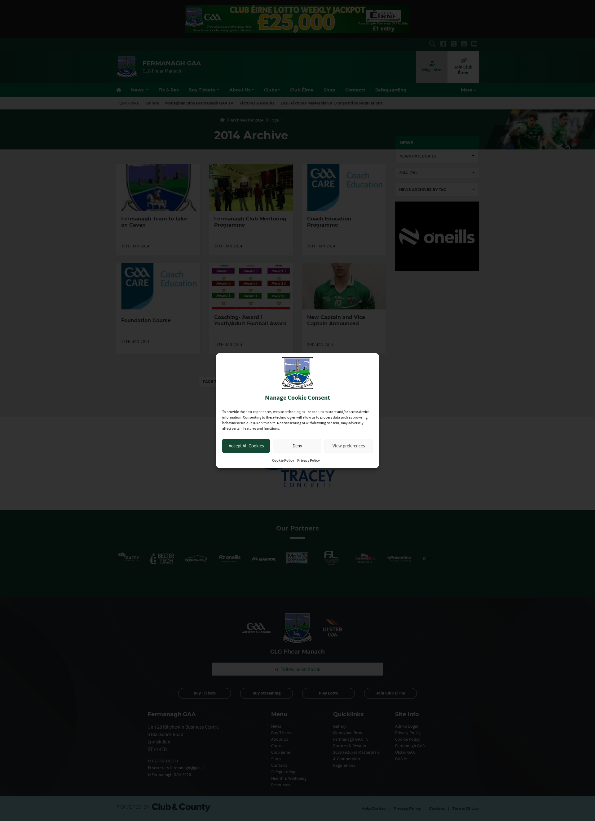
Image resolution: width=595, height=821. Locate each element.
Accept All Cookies (246, 446)
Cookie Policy (283, 460)
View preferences (349, 446)
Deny (297, 446)
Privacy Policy (308, 460)
